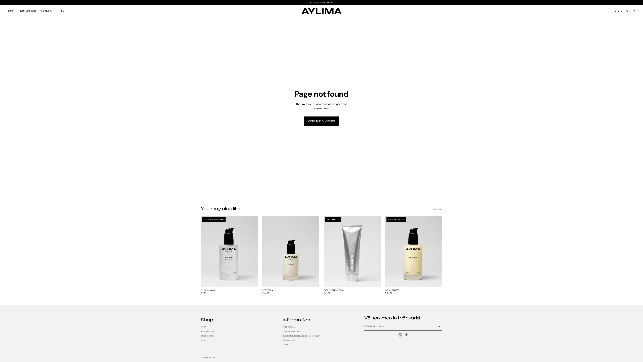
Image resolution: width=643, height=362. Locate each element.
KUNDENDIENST (208, 331)
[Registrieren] (438, 326)
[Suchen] (627, 11)
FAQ (203, 340)
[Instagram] (400, 335)
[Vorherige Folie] (206, 251)
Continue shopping (321, 121)
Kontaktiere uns (291, 331)
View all (437, 209)
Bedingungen (289, 340)
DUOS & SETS (207, 336)
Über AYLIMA (289, 327)
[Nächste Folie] (253, 251)
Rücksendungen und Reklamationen (301, 336)
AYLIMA (212, 357)
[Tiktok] (406, 335)
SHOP (203, 327)
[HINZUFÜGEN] (253, 282)
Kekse (286, 344)
